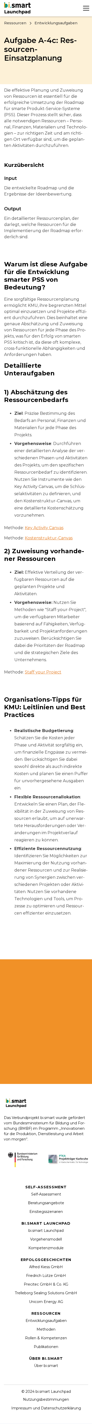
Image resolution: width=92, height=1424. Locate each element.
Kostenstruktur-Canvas (49, 538)
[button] (85, 8)
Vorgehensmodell (46, 1239)
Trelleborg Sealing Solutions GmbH (46, 1293)
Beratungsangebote (46, 1203)
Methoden (46, 1329)
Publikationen (46, 1347)
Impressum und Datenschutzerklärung (46, 1408)
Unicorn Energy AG (46, 1302)
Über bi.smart (46, 1366)
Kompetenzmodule (46, 1248)
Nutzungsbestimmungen (46, 1399)
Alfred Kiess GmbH (46, 1267)
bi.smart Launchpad (46, 1231)
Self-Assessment (46, 1194)
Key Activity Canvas (44, 527)
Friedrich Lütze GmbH (46, 1276)
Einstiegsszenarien (46, 1212)
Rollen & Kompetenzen (46, 1338)
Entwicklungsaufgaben (46, 1321)
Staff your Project (43, 672)
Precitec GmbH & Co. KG (46, 1284)
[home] (18, 8)
